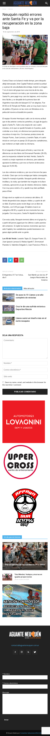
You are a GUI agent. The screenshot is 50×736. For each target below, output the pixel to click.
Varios (10, 9)
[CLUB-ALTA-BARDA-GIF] (22, 616)
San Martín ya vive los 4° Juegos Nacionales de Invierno (38, 277)
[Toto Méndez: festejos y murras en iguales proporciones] (7, 577)
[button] (46, 3)
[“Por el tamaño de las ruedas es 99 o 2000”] (25, 556)
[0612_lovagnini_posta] (23, 442)
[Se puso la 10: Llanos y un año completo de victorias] (8, 297)
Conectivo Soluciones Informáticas (32, 733)
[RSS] (28, 652)
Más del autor (29, 288)
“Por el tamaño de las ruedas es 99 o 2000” (25, 564)
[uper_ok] (20, 479)
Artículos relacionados (12, 288)
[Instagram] (21, 652)
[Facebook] (15, 652)
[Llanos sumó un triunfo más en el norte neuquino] (8, 321)
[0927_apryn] (25, 529)
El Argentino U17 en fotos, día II (12, 276)
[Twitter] (34, 652)
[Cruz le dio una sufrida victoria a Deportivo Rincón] (8, 309)
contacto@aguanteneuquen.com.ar (25, 645)
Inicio (4, 9)
